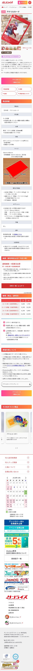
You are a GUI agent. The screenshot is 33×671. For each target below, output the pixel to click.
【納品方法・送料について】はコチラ (18, 335)
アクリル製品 (22, 7)
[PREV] (7, 478)
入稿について (10, 467)
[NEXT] (25, 478)
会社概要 (11, 605)
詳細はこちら (18, 234)
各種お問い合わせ (12, 472)
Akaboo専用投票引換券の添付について (16, 552)
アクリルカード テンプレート (10, 384)
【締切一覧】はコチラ (16, 286)
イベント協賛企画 (16, 529)
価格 (5, 93)
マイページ (23, 2)
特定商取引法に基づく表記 (16, 608)
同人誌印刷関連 (11, 458)
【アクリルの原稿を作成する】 (16, 365)
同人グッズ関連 (11, 462)
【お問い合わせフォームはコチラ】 (13, 642)
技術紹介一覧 (16, 558)
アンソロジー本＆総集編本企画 (16, 522)
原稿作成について (24, 93)
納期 (21, 89)
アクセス (11, 602)
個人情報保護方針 (14, 610)
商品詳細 (6, 89)
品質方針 (11, 613)
